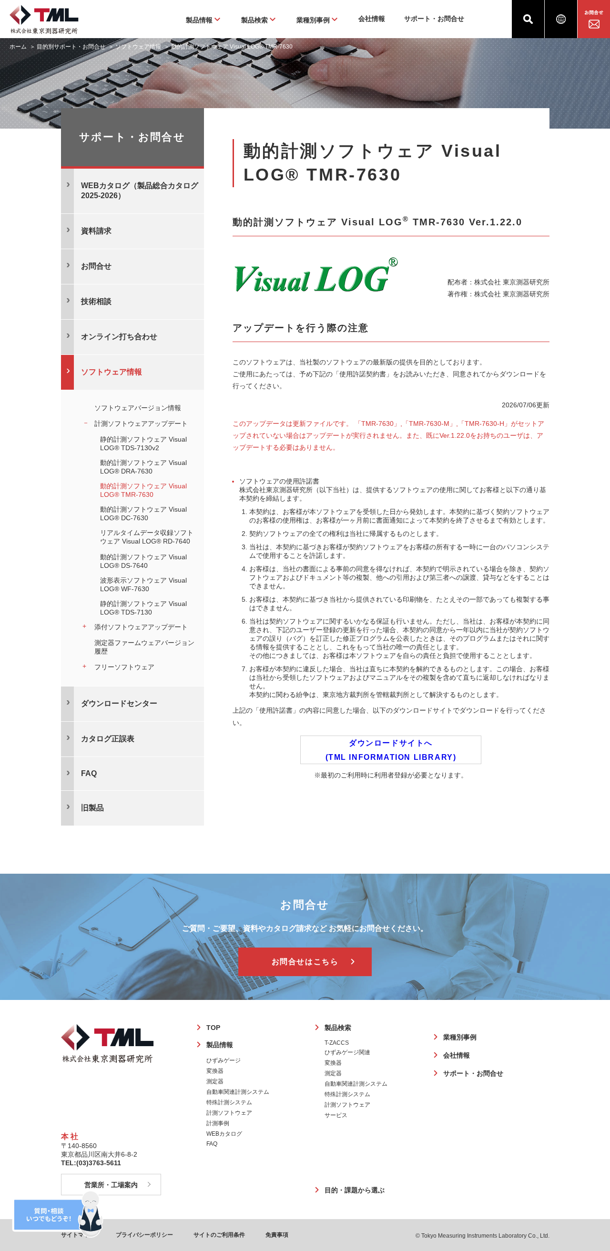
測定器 (215, 1081)
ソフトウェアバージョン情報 (137, 408)
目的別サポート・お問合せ (71, 46)
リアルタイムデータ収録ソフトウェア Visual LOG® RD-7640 (146, 537)
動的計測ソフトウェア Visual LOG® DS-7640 (143, 561)
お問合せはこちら (305, 962)
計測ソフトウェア (229, 1113)
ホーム (18, 46)
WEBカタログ (224, 1133)
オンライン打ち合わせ (119, 337)
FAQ (211, 1143)
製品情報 (219, 1045)
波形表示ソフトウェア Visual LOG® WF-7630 (143, 584)
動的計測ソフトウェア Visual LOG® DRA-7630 (143, 467)
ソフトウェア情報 (138, 46)
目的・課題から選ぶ (355, 1190)
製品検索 (338, 1027)
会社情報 (371, 18)
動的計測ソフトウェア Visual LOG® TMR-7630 (143, 490)
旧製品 (92, 808)
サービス (336, 1115)
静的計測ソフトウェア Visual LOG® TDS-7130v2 (143, 443)
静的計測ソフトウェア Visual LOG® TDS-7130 (143, 608)
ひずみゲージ (223, 1060)
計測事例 (217, 1123)
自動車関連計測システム (237, 1092)
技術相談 (96, 301)
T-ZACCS (337, 1042)
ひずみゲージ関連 (347, 1052)
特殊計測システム (229, 1102)
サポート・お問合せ (434, 18)
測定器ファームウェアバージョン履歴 (144, 647)
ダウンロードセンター (119, 703)
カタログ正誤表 (107, 739)
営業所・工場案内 (111, 1185)
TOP (213, 1027)
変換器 (215, 1071)
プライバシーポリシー (144, 1234)
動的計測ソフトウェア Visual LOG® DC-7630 (143, 513)
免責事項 (276, 1234)
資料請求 (96, 231)
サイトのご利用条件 (219, 1234)
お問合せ (96, 266)
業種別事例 (460, 1037)
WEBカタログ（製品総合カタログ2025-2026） (139, 191)
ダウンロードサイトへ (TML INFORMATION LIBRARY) (391, 750)
